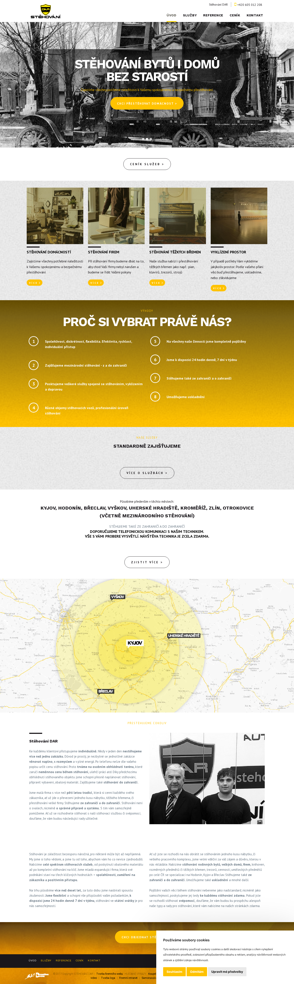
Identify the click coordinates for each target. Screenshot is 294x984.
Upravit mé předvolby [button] (227, 971)
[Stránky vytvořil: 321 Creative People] (36, 976)
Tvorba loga (108, 977)
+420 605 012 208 (249, 5)
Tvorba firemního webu (109, 973)
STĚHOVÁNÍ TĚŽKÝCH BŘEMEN (175, 252)
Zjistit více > (147, 562)
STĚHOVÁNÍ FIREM (103, 252)
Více (33, 282)
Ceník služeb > (147, 164)
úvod (171, 15)
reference (213, 15)
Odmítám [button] (197, 971)
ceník (235, 15)
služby (190, 15)
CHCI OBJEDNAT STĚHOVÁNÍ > (147, 937)
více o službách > (147, 473)
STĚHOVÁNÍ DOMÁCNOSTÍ (49, 252)
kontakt (255, 15)
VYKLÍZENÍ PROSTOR (228, 252)
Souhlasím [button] (174, 971)
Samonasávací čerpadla (156, 977)
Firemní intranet (128, 977)
